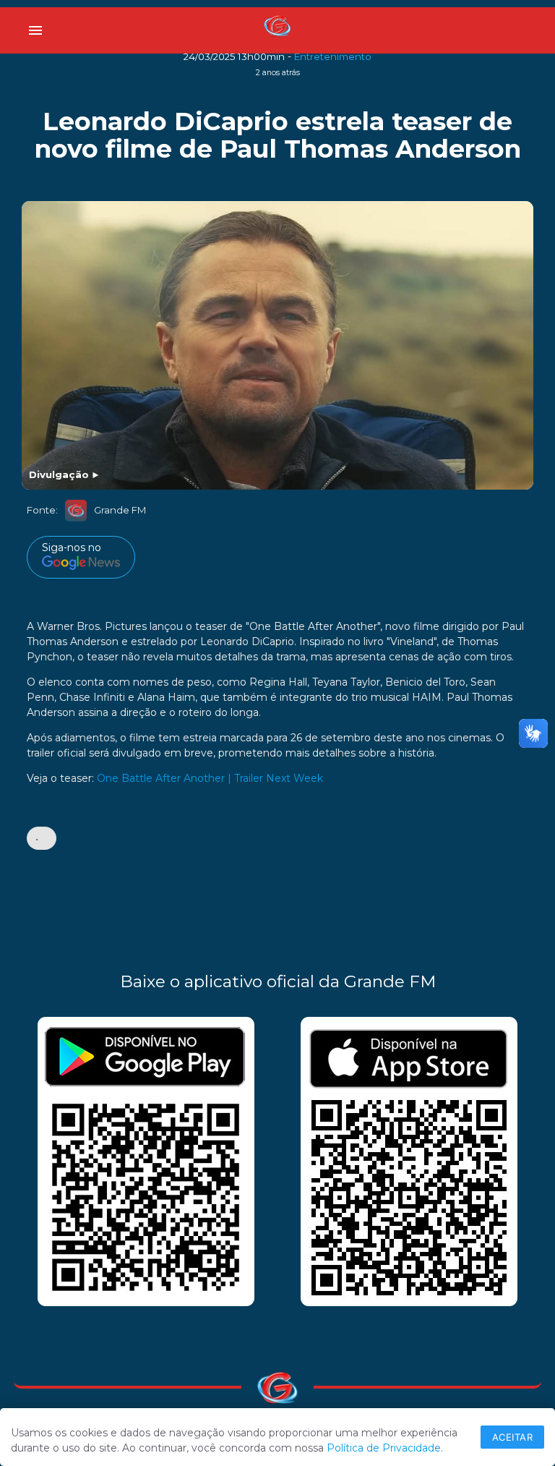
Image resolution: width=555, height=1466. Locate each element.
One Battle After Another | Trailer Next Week (210, 778)
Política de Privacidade (384, 1447)
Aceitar (512, 1437)
